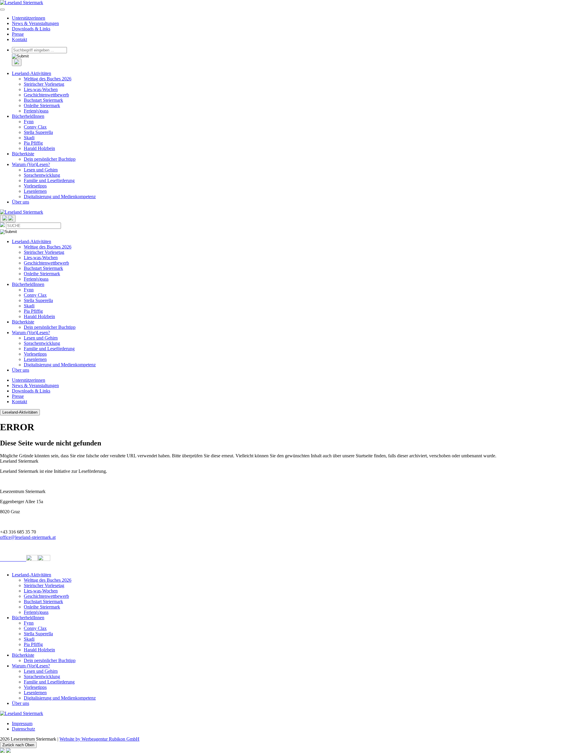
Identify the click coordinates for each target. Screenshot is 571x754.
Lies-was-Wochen (41, 89)
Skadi (29, 137)
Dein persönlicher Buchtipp (50, 159)
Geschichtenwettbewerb (46, 94)
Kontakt (19, 39)
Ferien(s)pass (36, 110)
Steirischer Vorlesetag (44, 84)
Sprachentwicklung (42, 175)
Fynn (29, 121)
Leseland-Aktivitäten (31, 73)
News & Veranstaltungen (35, 23)
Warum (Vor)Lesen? (31, 164)
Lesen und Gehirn (41, 169)
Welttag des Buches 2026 (47, 78)
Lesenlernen (35, 191)
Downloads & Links (31, 28)
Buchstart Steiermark (43, 100)
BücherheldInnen (28, 116)
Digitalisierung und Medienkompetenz (60, 196)
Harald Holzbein (39, 148)
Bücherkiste (23, 153)
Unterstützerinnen (28, 18)
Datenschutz (23, 728)
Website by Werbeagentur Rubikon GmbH (99, 739)
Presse (18, 34)
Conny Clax (35, 126)
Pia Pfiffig (33, 143)
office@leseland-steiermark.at (28, 537)
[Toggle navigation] (2, 9)
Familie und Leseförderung (49, 180)
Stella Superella (38, 132)
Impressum (22, 723)
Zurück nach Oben (18, 745)
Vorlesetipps (35, 185)
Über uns (20, 201)
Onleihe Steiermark (42, 105)
